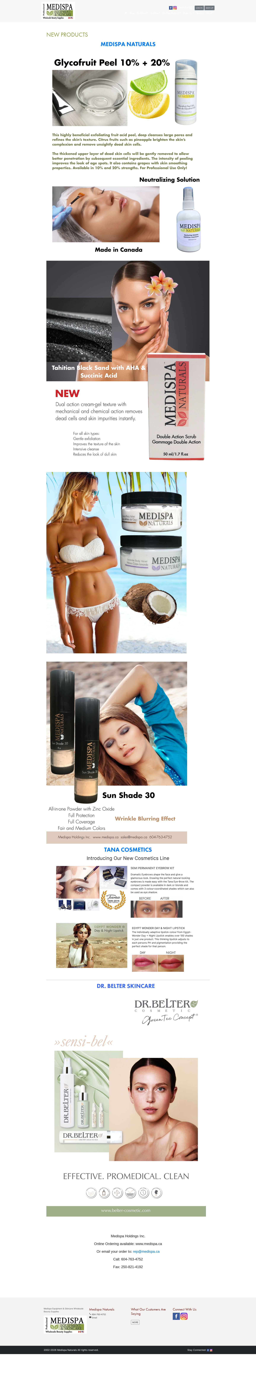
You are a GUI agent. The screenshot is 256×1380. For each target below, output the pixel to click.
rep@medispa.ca (146, 1251)
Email (93, 1317)
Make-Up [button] (187, 13)
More (135, 1322)
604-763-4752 (99, 1314)
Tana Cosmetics (128, 849)
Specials (200, 13)
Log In (199, 8)
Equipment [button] (141, 13)
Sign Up (209, 8)
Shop (132, 13)
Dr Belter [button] (154, 13)
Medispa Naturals (128, 44)
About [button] (209, 13)
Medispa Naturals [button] (171, 13)
